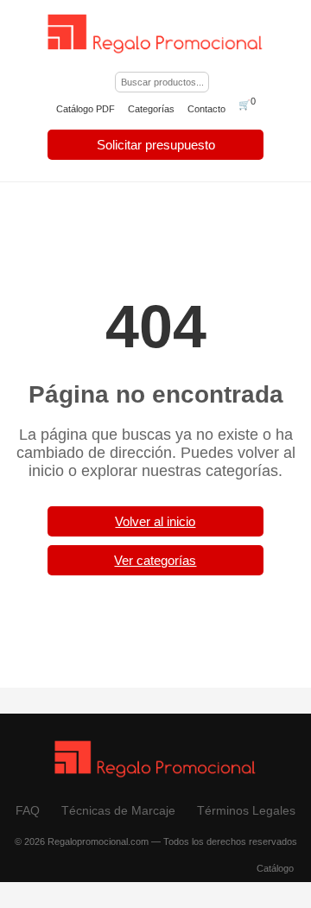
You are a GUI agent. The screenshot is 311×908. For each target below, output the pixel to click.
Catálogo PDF (85, 109)
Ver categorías (155, 560)
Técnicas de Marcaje (118, 810)
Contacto (206, 109)
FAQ (28, 810)
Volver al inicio (155, 521)
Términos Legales (246, 810)
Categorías (151, 109)
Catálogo (275, 868)
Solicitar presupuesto (156, 144)
